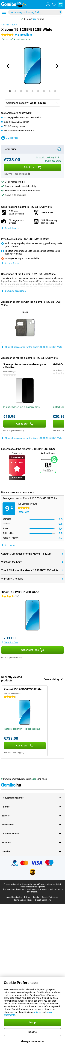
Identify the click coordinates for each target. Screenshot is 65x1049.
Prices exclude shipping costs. (32, 887)
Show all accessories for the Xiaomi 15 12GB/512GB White (33, 347)
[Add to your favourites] (59, 149)
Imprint (36, 897)
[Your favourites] (54, 4)
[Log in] (48, 4)
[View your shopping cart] (60, 4)
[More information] (29, 174)
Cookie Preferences (50, 897)
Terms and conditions (23, 900)
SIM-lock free (12, 138)
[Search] (59, 12)
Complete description (15, 291)
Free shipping (18, 431)
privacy (37, 1012)
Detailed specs (12, 228)
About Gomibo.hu (14, 897)
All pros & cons (12, 263)
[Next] (57, 66)
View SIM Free (11, 642)
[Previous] (8, 66)
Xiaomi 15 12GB (10, 25)
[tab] (10, 91)
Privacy (27, 897)
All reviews (10, 545)
